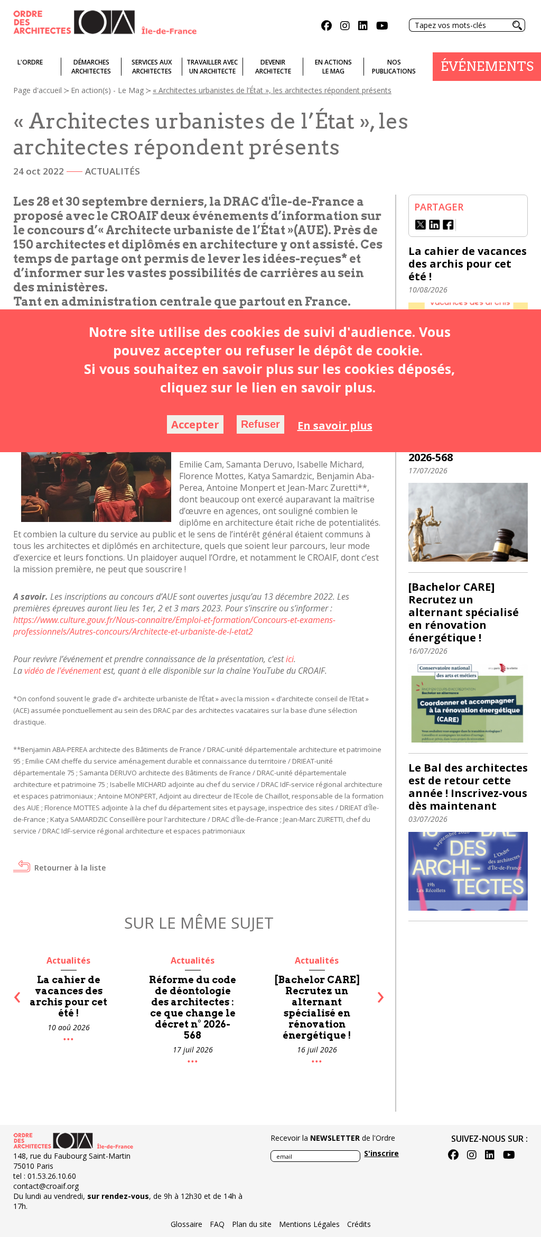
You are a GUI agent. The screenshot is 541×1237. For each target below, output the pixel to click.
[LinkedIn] (363, 27)
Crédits (359, 1224)
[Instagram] (345, 27)
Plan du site (252, 1224)
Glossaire (186, 1224)
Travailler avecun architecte (212, 67)
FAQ (217, 1224)
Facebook (448, 225)
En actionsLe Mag (333, 67)
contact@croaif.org (46, 1186)
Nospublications (394, 67)
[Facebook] (326, 27)
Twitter (421, 225)
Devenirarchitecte (273, 67)
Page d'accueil (37, 90)
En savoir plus (334, 425)
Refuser (260, 424)
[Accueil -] (105, 21)
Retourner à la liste (70, 868)
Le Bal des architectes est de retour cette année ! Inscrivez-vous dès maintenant (324, 1007)
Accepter (195, 424)
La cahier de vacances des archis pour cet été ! (467, 263)
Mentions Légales (309, 1224)
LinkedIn (435, 225)
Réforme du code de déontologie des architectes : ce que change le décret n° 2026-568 (75, 1007)
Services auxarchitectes (152, 67)
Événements (487, 66)
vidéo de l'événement (62, 670)
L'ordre (30, 62)
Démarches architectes (91, 67)
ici (290, 659)
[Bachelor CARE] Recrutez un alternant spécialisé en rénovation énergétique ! (199, 1007)
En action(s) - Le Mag (107, 90)
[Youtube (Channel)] (382, 27)
